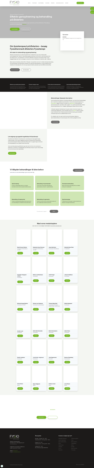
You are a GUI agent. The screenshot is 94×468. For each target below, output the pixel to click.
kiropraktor (53, 103)
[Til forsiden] (14, 3)
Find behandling (55, 122)
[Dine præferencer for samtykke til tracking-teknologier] (2, 466)
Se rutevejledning (13, 444)
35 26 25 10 (52, 409)
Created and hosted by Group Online (16, 464)
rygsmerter (72, 103)
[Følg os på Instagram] (13, 455)
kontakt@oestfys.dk (16, 451)
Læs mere (20, 253)
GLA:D (74, 110)
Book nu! (24, 24)
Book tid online (12, 153)
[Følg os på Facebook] (11, 455)
